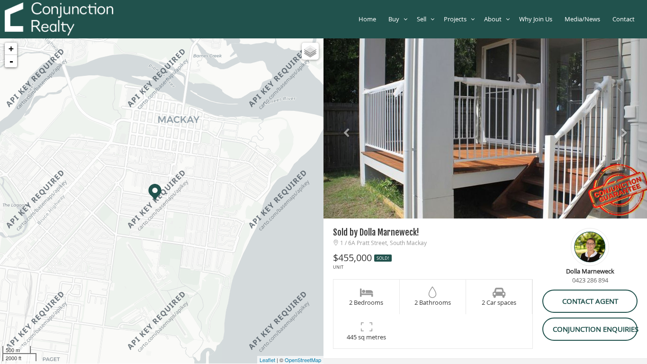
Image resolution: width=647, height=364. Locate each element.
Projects (457, 19)
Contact (625, 19)
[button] (348, 128)
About (495, 19)
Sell (424, 19)
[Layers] (310, 51)
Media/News (584, 19)
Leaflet (267, 360)
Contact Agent (590, 301)
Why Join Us (537, 19)
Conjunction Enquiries (595, 329)
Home (369, 19)
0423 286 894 (590, 280)
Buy (396, 19)
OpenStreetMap (303, 360)
